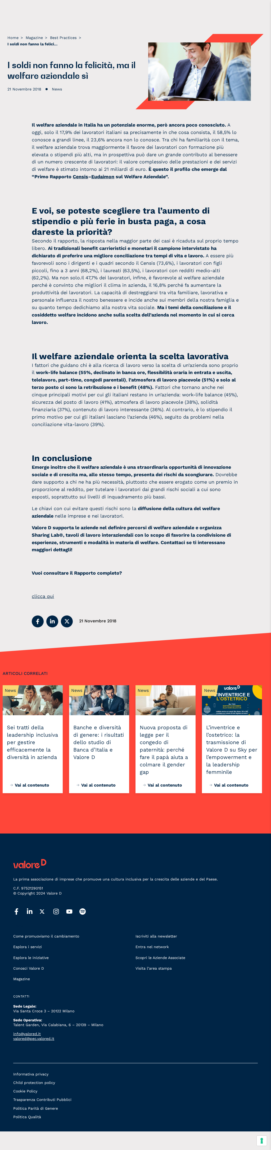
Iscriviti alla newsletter (156, 936)
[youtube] (72, 911)
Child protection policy (34, 1082)
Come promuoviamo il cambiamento (46, 936)
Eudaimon (102, 176)
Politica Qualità (27, 1117)
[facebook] (19, 911)
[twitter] (46, 911)
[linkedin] (33, 911)
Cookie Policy (25, 1091)
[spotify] (86, 911)
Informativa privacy (30, 1074)
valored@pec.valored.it (33, 1038)
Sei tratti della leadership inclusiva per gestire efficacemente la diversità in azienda (32, 742)
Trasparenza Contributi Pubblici (42, 1099)
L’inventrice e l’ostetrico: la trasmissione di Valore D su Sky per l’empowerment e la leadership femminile (231, 749)
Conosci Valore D (28, 968)
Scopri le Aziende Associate (160, 958)
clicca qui (43, 596)
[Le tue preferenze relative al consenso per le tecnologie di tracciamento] (262, 1141)
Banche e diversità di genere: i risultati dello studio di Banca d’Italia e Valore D (98, 742)
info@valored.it (27, 1034)
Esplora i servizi (27, 947)
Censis (80, 176)
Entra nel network (152, 947)
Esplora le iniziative (31, 958)
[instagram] (59, 911)
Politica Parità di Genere (35, 1108)
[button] (38, 621)
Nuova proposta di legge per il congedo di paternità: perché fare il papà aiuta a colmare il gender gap (164, 749)
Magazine (21, 979)
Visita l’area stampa (154, 968)
